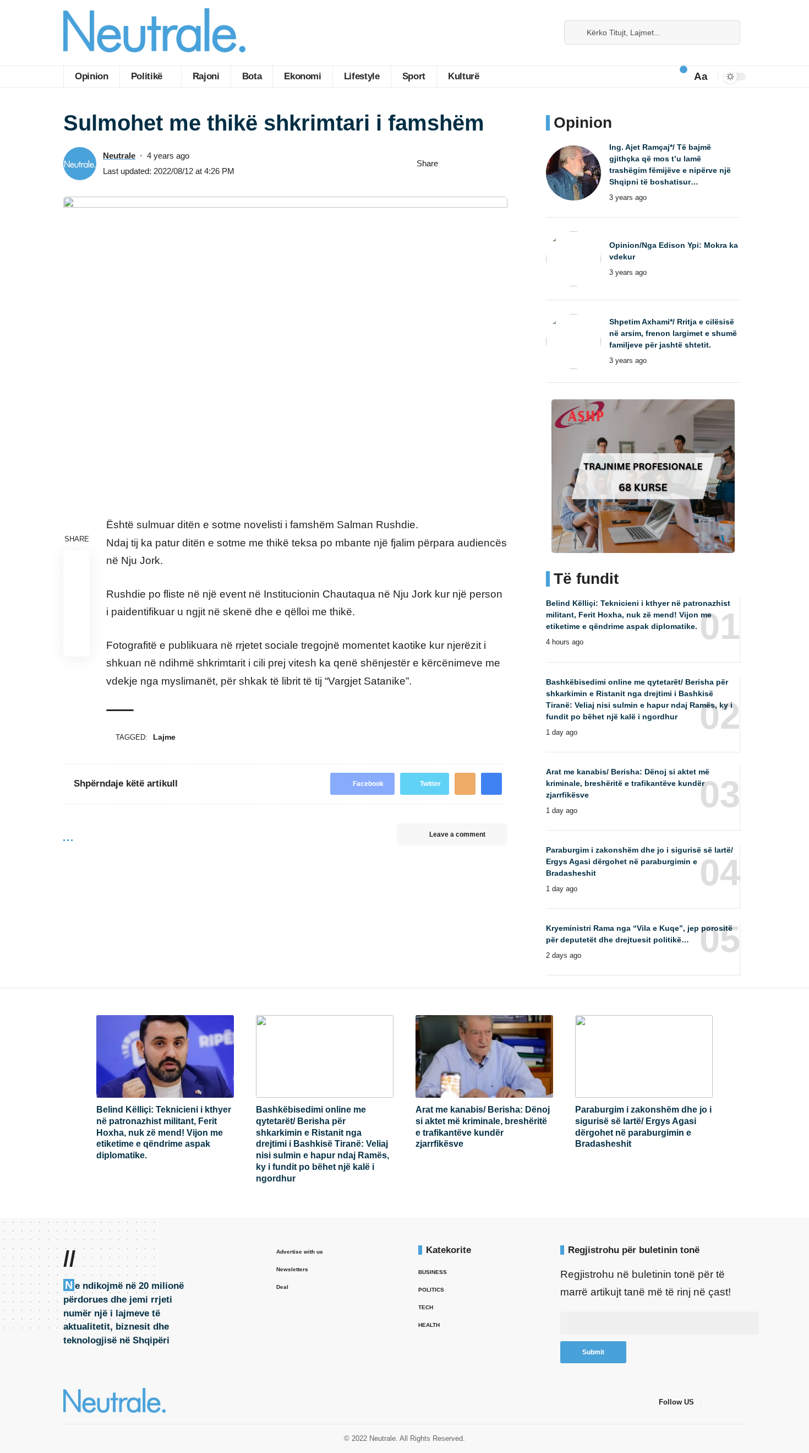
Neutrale (119, 155)
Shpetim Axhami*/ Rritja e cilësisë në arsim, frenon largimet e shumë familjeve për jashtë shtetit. (673, 333)
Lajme (164, 737)
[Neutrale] (154, 32)
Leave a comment (457, 834)
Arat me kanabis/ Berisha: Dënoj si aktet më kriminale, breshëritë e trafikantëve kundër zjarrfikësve (627, 783)
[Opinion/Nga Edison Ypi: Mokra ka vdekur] (573, 258)
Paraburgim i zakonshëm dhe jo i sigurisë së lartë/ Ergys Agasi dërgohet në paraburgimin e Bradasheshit (639, 861)
